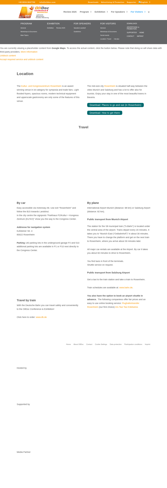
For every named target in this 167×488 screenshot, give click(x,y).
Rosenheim (109, 86)
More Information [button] (29, 52)
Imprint (140, 36)
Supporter (131, 2)
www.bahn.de (126, 287)
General (23, 28)
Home (141, 32)
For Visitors (137, 12)
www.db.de (41, 317)
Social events (104, 35)
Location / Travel (105, 39)
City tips (116, 39)
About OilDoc (78, 344)
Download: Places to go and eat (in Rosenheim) (115, 105)
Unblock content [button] (8, 55)
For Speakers (118, 12)
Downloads (93, 2)
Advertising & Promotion (112, 2)
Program (84, 12)
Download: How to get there (105, 112)
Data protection (116, 344)
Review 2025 (70, 12)
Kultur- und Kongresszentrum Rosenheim (41, 86)
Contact (130, 36)
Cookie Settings (101, 344)
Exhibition (100, 12)
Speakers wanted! (80, 28)
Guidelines (77, 32)
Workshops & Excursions (29, 32)
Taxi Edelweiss (131, 307)
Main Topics (24, 35)
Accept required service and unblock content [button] (21, 59)
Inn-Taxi (119, 307)
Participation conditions (133, 344)
